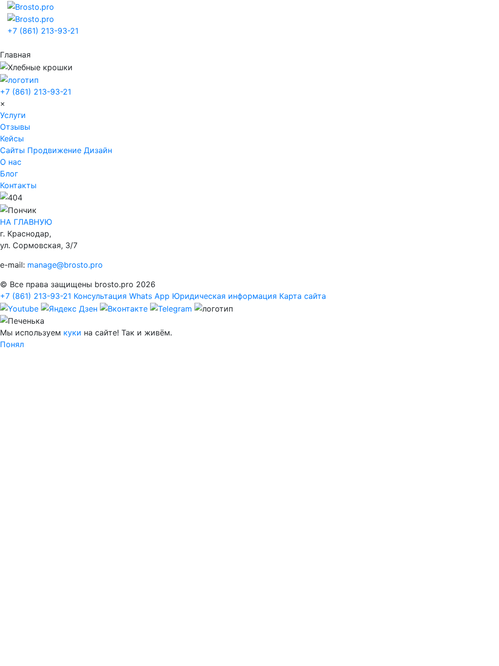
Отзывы (15, 127)
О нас (10, 162)
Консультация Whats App (122, 296)
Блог (9, 173)
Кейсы (12, 138)
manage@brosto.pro (65, 265)
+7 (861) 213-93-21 (42, 31)
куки (72, 332)
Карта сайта (302, 296)
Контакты (18, 185)
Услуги (13, 115)
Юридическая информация (224, 296)
